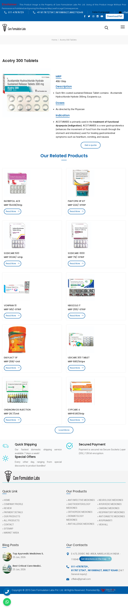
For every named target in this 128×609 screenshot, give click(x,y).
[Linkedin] (97, 16)
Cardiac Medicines (109, 508)
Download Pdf (114, 16)
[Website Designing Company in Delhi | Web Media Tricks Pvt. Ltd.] (108, 590)
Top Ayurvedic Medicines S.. (28, 553)
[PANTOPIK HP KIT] (96, 183)
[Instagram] (93, 16)
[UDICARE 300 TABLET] (96, 339)
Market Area (11, 532)
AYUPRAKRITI (105, 520)
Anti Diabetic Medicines (112, 516)
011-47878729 (16, 12)
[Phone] (7, 592)
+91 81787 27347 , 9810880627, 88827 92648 (60, 12)
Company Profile (13, 504)
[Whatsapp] (7, 602)
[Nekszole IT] (96, 287)
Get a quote (91, 145)
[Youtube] (102, 16)
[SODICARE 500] (32, 235)
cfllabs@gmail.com (81, 579)
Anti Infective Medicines (81, 500)
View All (103, 524)
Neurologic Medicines (111, 500)
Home (54, 40)
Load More (64, 429)
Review (8, 508)
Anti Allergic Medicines (81, 524)
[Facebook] (84, 16)
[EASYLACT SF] (32, 339)
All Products (12, 520)
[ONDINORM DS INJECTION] (32, 392)
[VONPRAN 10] (32, 287)
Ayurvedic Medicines (110, 504)
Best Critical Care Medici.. (27, 565)
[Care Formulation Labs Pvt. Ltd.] (14, 28)
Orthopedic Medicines (80, 512)
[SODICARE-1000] (96, 235)
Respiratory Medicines (112, 512)
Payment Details (13, 512)
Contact (9, 524)
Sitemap (8, 528)
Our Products (12, 516)
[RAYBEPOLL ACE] (32, 183)
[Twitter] (89, 16)
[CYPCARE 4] (96, 392)
